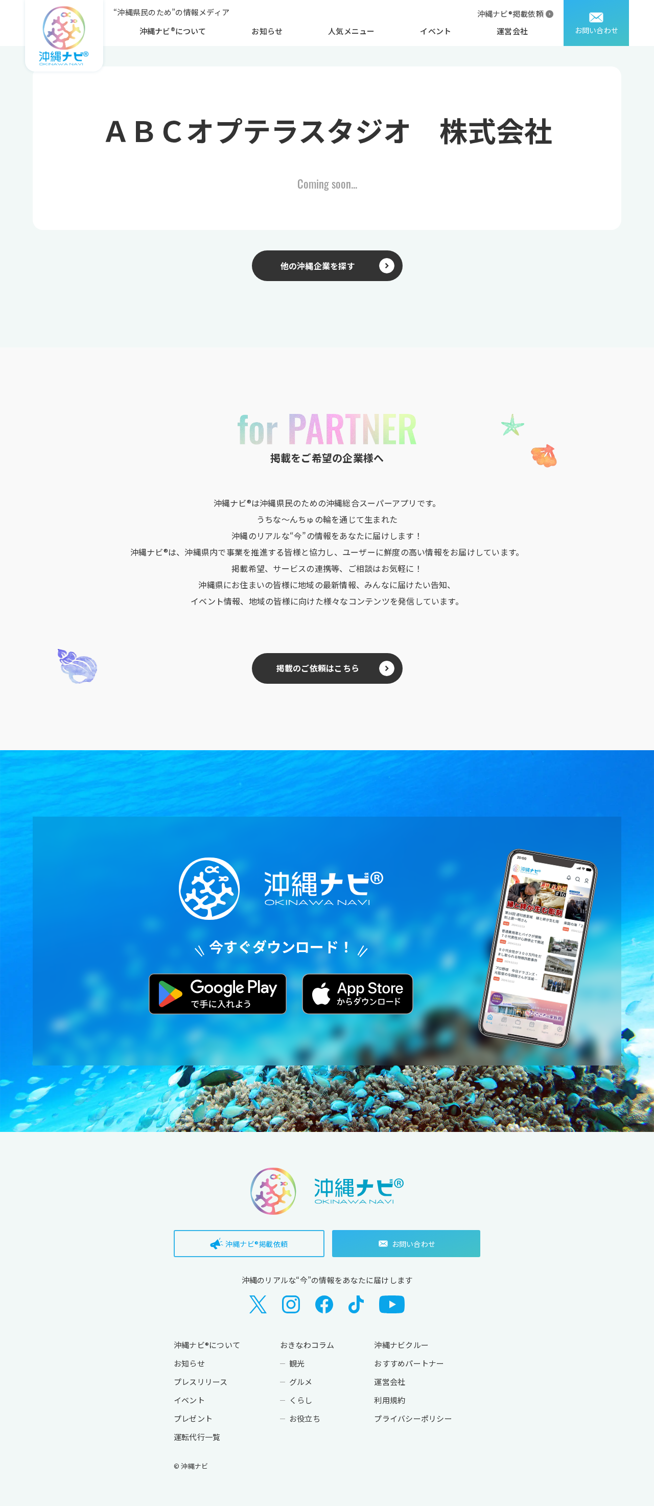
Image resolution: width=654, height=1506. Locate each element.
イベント (435, 31)
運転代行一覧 (197, 1436)
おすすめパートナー (409, 1363)
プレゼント (193, 1418)
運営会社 (512, 31)
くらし (301, 1400)
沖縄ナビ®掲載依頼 (510, 13)
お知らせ (267, 31)
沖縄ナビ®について (172, 31)
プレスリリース (201, 1381)
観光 (297, 1363)
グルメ (301, 1381)
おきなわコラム (307, 1344)
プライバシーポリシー (413, 1418)
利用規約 (389, 1400)
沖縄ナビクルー (401, 1344)
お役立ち (304, 1418)
